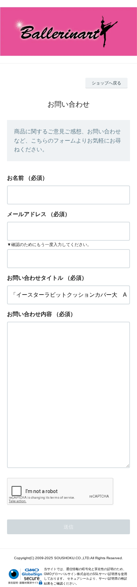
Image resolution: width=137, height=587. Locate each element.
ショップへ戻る (106, 83)
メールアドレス (26, 214)
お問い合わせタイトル (35, 278)
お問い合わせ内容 (29, 314)
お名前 (15, 178)
